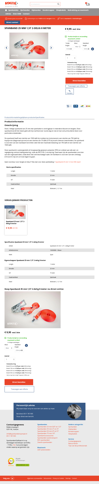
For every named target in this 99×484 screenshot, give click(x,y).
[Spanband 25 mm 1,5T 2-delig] (29, 46)
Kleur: (76, 43)
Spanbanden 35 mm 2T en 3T (48, 429)
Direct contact (12, 22)
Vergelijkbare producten (27, 117)
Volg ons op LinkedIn (12, 478)
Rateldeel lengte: (17, 346)
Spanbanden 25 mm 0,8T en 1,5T (49, 427)
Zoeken (58, 4)
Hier (14, 445)
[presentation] (6, 48)
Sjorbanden (72, 427)
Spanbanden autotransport (47, 438)
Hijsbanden (72, 429)
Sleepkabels (72, 434)
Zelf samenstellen (43, 450)
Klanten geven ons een (15, 18)
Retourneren (73, 443)
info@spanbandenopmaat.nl (16, 434)
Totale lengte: (67, 44)
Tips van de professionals (77, 446)
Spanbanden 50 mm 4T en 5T (48, 431)
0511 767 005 (11, 436)
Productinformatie (11, 117)
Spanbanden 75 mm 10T (46, 433)
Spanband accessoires (45, 436)
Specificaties (40, 117)
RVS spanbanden (43, 440)
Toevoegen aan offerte (76, 86)
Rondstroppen (73, 431)
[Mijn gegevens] (92, 4)
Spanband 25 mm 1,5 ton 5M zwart (68, 162)
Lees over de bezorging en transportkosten (26, 345)
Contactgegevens (74, 441)
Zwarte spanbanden (44, 442)
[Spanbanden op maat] (11, 4)
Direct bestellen (79, 81)
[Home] (6, 10)
